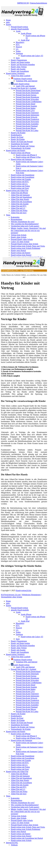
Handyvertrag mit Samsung (21, 159)
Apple (18, 31)
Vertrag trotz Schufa (18, 235)
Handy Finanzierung (19, 60)
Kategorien (15, 217)
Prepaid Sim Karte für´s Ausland (23, 88)
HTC (18, 44)
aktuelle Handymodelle (20, 29)
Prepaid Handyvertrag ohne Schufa (24, 244)
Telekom (14, 845)
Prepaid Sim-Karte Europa (26, 95)
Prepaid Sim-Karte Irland (25, 104)
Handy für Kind (17, 137)
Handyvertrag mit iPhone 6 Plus (28, 157)
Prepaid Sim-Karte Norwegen (27, 122)
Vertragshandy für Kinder (21, 148)
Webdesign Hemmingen (31, 595)
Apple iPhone (26, 33)
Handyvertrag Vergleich (15, 73)
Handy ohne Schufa (18, 237)
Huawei (19, 47)
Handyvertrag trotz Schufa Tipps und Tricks (28, 246)
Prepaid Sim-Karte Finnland (27, 126)
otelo (8, 22)
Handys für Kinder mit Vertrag (23, 146)
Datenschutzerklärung (38, 3)
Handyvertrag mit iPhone (20, 153)
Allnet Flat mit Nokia (19, 210)
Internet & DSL (12, 843)
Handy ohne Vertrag (19, 67)
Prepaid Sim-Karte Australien (27, 124)
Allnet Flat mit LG (18, 208)
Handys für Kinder (18, 133)
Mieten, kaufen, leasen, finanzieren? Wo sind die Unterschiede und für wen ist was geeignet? (28, 230)
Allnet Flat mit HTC (19, 206)
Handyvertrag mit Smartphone (22, 175)
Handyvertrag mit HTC (20, 182)
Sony (18, 58)
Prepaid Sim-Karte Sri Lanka (27, 130)
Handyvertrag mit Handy (15, 150)
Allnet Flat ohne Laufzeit (20, 76)
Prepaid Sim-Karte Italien (25, 108)
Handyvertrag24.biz (23, 590)
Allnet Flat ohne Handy (20, 199)
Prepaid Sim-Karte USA (25, 110)
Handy (8, 24)
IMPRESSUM (23, 3)
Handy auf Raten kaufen (20, 62)
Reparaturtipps (16, 219)
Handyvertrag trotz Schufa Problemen (25, 248)
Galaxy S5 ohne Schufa (20, 242)
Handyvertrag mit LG (19, 184)
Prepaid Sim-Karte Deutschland (28, 90)
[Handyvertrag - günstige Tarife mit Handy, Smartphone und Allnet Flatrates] (22, 16)
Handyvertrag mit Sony (20, 188)
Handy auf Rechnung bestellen (23, 64)
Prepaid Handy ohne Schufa (22, 239)
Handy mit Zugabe (18, 69)
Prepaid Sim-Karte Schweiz (26, 117)
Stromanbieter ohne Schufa (11, 597)
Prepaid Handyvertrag (19, 27)
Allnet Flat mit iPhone (19, 193)
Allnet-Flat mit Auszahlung (21, 202)
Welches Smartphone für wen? (23, 222)
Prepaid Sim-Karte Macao (26, 128)
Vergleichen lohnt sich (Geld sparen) (25, 226)
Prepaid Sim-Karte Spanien (26, 106)
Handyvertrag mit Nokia (20, 186)
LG (17, 49)
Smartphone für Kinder (20, 144)
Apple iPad (25, 40)
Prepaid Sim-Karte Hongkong (27, 97)
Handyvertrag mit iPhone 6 (26, 155)
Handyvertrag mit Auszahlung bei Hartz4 (27, 838)
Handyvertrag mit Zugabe (21, 179)
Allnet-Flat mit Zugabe (20, 204)
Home (8, 20)
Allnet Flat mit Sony (19, 213)
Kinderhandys (16, 135)
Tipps (8, 215)
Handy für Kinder (18, 139)
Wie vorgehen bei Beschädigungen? (25, 224)
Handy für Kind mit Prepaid (22, 142)
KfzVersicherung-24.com (11, 595)
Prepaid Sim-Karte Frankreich (27, 119)
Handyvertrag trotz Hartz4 (21, 255)
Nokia (18, 51)
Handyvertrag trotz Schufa (21, 840)
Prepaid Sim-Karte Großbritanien (28, 102)
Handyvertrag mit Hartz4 (20, 253)
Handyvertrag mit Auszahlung (22, 177)
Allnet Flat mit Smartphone (21, 197)
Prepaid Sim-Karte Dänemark (27, 93)
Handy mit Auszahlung (20, 71)
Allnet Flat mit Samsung (20, 195)
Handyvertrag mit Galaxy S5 (32, 56)
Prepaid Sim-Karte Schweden (27, 99)
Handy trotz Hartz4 (18, 250)
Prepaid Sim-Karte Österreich (27, 113)
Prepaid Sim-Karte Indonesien (27, 115)
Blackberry (20, 42)
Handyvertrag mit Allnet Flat (17, 190)
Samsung (19, 53)
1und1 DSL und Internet (25, 86)
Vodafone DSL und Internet (26, 81)
